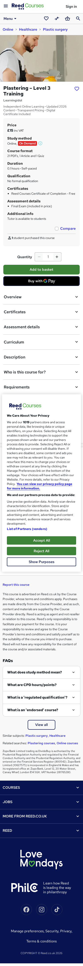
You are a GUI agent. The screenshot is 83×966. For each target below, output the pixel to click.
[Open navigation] (5, 6)
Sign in (71, 6)
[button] (40, 143)
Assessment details (22, 326)
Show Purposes (41, 561)
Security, (52, 931)
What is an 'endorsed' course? (32, 710)
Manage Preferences (27, 931)
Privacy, (66, 931)
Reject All (41, 551)
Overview (12, 296)
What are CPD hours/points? (32, 685)
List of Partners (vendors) (27, 529)
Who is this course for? (25, 372)
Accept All (41, 540)
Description (14, 357)
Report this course (16, 585)
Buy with (43, 282)
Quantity (24, 257)
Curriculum (14, 342)
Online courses (67, 743)
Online (8, 29)
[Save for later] (77, 88)
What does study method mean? (34, 672)
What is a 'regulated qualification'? (37, 697)
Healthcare (28, 29)
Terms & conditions (41, 941)
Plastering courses (41, 743)
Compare (68, 228)
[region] (41, 483)
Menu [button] (8, 18)
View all (41, 724)
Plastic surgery (55, 29)
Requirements (17, 387)
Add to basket (41, 269)
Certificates (15, 311)
